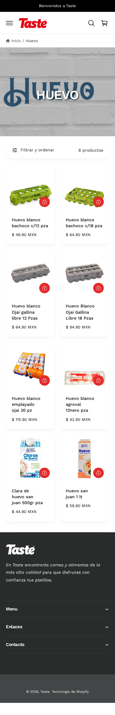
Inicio (16, 41)
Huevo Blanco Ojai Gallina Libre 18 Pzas (80, 312)
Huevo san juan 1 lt (77, 493)
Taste (45, 692)
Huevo (32, 41)
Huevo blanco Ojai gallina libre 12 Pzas (26, 312)
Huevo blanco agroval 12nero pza (80, 404)
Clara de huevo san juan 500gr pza (27, 496)
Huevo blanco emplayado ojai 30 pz (26, 404)
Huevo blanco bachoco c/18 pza (84, 222)
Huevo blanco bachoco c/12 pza (30, 222)
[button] (9, 23)
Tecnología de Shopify (70, 692)
